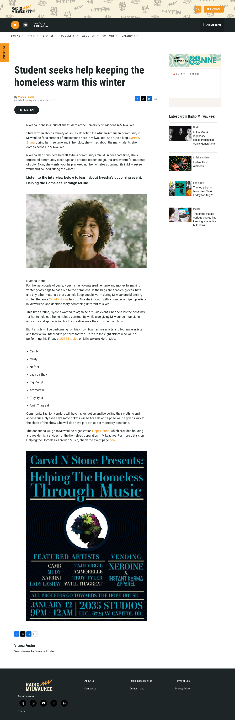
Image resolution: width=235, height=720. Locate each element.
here (113, 440)
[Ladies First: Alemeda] (180, 163)
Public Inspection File (141, 681)
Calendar (128, 35)
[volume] (25, 25)
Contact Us (90, 688)
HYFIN (31, 35)
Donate (215, 9)
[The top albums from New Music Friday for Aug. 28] (180, 188)
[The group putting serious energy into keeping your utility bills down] (180, 215)
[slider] (30, 25)
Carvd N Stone (58, 299)
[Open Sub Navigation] (22, 35)
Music (196, 127)
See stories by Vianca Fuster (34, 651)
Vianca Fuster (26, 97)
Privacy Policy (182, 688)
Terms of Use (182, 681)
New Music (198, 182)
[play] (15, 25)
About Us (89, 681)
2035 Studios (69, 338)
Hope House (100, 431)
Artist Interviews (201, 157)
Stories (196, 209)
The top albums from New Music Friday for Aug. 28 (203, 191)
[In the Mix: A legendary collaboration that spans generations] (180, 133)
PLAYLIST (4, 53)
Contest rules (137, 688)
